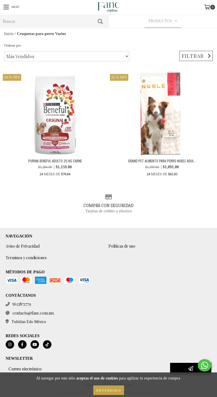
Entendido (108, 390)
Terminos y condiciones (26, 257)
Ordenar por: (12, 45)
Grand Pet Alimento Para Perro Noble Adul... (162, 161)
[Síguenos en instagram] (10, 344)
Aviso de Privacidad (23, 246)
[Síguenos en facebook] (22, 344)
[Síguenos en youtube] (35, 344)
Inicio (9, 34)
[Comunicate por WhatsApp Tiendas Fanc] (204, 365)
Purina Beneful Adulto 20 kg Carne (55, 161)
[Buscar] (100, 21)
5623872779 (21, 304)
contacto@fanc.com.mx (33, 313)
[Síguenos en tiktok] (47, 344)
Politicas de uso (121, 246)
